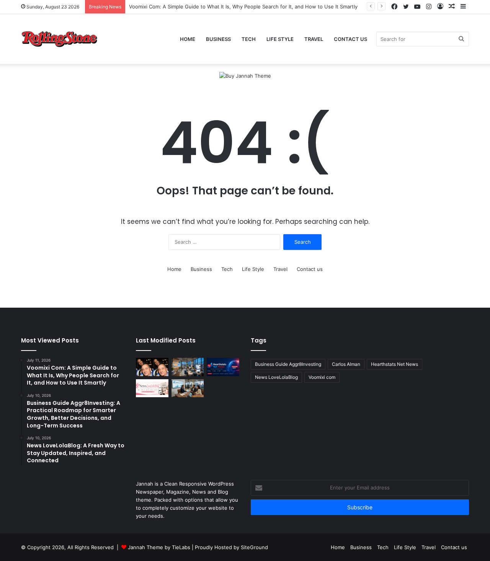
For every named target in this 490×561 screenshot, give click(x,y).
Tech (249, 39)
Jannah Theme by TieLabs (159, 547)
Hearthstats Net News (394, 364)
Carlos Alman (346, 364)
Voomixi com (322, 377)
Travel (313, 39)
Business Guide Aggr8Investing (288, 364)
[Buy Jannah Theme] (245, 75)
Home (187, 39)
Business (218, 39)
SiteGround (254, 547)
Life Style (280, 39)
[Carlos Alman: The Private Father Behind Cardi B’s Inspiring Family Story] (152, 367)
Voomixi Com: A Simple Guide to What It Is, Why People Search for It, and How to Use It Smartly (243, 6)
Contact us (350, 39)
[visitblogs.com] (59, 39)
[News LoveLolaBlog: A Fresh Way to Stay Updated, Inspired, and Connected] (152, 388)
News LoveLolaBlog (276, 377)
